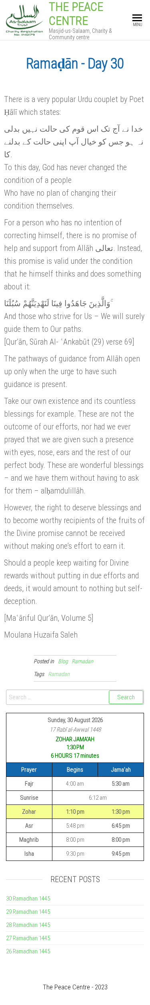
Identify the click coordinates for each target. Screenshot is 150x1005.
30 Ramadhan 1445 (28, 898)
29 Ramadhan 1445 (28, 911)
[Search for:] (75, 697)
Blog (63, 661)
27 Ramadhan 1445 (28, 938)
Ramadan (82, 661)
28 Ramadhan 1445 (28, 925)
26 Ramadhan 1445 (28, 951)
